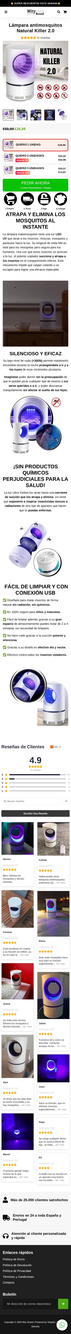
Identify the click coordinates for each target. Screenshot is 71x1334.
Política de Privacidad (17, 1271)
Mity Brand (27, 1322)
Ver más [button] (60, 882)
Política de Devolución (17, 1265)
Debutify (35, 1326)
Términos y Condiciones (18, 1276)
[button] (35, 38)
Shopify (51, 1322)
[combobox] (66, 801)
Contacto (8, 1282)
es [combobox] (56, 746)
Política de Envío (14, 1259)
